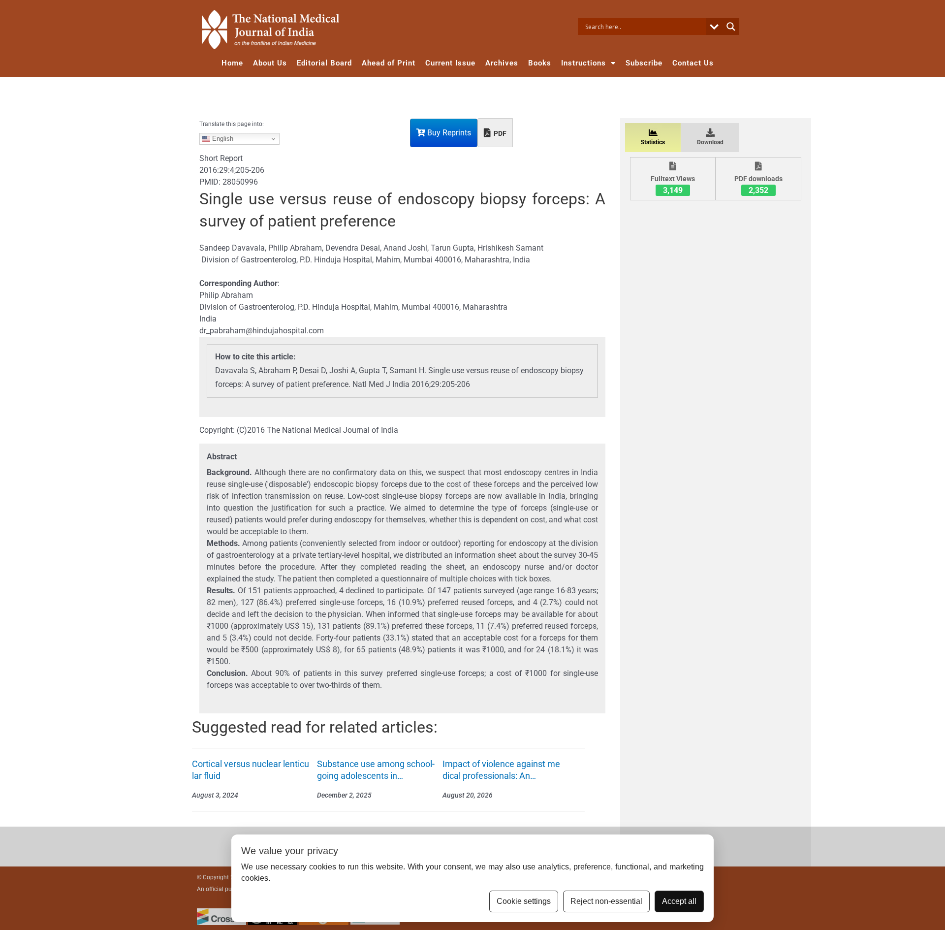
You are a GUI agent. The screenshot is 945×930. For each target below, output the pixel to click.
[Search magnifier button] (731, 26)
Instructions (583, 63)
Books (539, 63)
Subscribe (644, 63)
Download (710, 142)
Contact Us (693, 63)
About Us (270, 63)
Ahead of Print (388, 63)
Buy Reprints (448, 132)
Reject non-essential (606, 901)
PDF (499, 133)
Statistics (653, 142)
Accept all (679, 901)
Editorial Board (324, 63)
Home (232, 63)
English (221, 138)
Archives (501, 63)
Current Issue (450, 63)
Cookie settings (524, 901)
